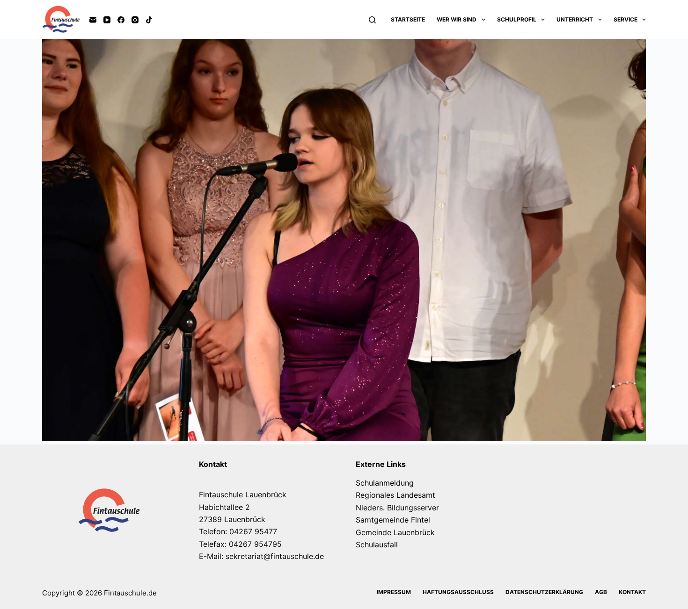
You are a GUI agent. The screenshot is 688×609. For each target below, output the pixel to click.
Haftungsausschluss (458, 591)
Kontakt (632, 591)
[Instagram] (135, 19)
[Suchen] (372, 19)
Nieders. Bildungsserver (397, 507)
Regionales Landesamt (395, 495)
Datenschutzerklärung (544, 591)
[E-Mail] (92, 19)
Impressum (394, 591)
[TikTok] (149, 19)
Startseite (408, 19)
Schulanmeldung (385, 482)
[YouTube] (106, 19)
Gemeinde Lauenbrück (395, 532)
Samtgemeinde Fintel (393, 519)
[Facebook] (120, 19)
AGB (601, 591)
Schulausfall (377, 544)
